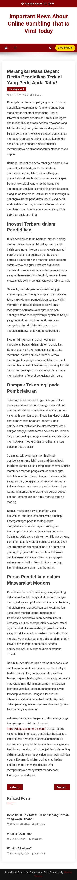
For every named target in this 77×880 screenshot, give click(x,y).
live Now (64, 47)
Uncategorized (16, 89)
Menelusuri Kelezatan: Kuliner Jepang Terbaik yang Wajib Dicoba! (38, 817)
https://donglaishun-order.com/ (26, 728)
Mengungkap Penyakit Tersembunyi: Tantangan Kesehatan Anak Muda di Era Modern (17, 787)
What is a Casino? (19, 833)
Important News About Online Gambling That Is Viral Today (38, 23)
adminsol (37, 95)
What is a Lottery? (19, 848)
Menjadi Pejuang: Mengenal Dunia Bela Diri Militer (63, 787)
